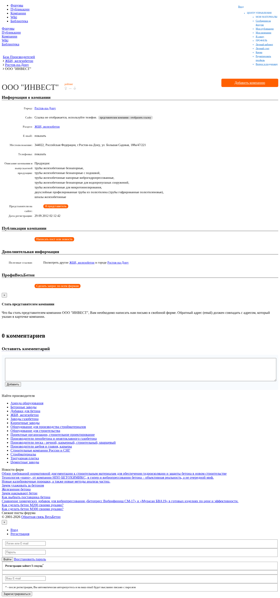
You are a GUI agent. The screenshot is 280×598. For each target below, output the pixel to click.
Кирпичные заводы (25, 423)
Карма (259, 52)
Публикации (20, 9)
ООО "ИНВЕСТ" (30, 87)
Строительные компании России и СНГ (40, 450)
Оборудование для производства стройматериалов (48, 427)
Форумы (16, 5)
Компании (18, 13)
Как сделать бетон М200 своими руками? (32, 505)
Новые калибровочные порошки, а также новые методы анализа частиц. (56, 481)
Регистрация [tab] (19, 534)
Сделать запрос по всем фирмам (57, 286)
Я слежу (260, 36)
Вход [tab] (14, 530)
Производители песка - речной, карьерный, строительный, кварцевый (63, 442)
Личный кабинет (264, 44)
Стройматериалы (23, 454)
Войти (7, 559)
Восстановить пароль (30, 559)
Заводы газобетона (24, 419)
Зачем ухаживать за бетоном (23, 485)
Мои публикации (265, 28)
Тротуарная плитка (24, 458)
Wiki (13, 17)
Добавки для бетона (25, 411)
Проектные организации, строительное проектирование (52, 434)
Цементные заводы (24, 462)
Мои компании (263, 32)
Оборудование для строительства (35, 431)
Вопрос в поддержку (267, 64)
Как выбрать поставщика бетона (26, 497)
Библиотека (19, 21)
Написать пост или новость (54, 239)
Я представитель (55, 206)
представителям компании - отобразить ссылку (125, 117)
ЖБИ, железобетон (47, 126)
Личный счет (262, 48)
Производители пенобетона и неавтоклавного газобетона (53, 438)
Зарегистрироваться (17, 594)
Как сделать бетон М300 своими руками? (32, 509)
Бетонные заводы (23, 407)
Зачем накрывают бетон (19, 493)
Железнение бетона (16, 489)
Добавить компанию (249, 83)
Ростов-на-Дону (45, 108)
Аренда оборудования (26, 403)
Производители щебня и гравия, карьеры (41, 446)
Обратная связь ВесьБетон (41, 517)
